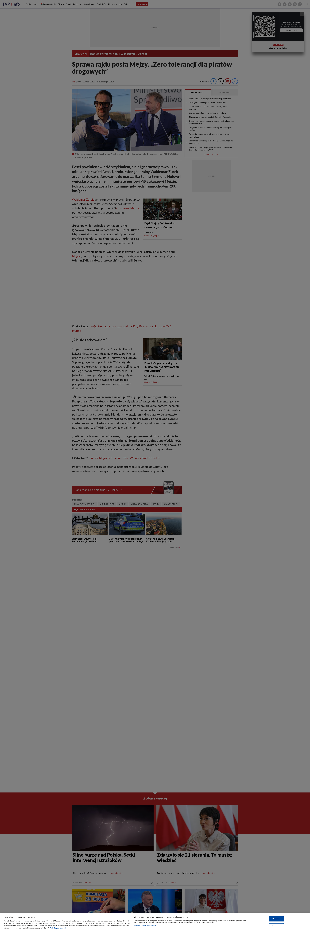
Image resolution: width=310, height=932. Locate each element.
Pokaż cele (276, 926)
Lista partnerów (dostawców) (145, 925)
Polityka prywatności (58, 928)
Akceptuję (276, 919)
